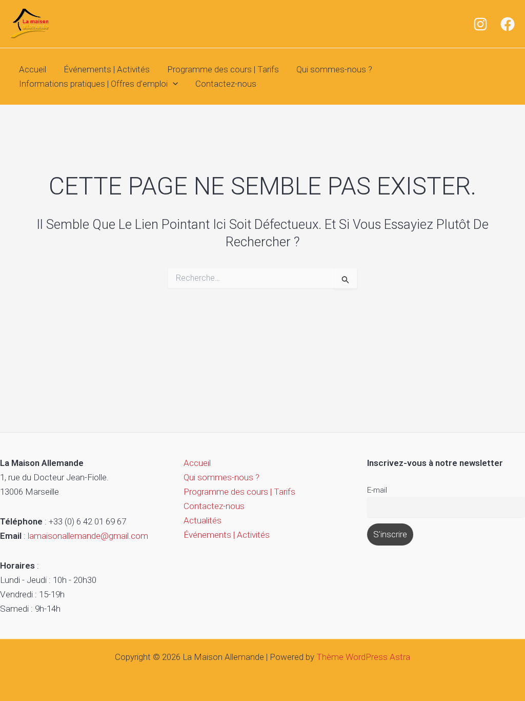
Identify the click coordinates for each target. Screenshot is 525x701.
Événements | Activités (107, 69)
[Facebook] (507, 24)
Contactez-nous (225, 84)
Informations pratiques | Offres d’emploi (93, 84)
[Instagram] (480, 24)
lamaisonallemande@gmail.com (88, 536)
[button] (173, 84)
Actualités (202, 520)
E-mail (377, 490)
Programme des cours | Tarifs (223, 69)
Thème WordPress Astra (363, 657)
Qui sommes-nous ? (334, 69)
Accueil (32, 69)
